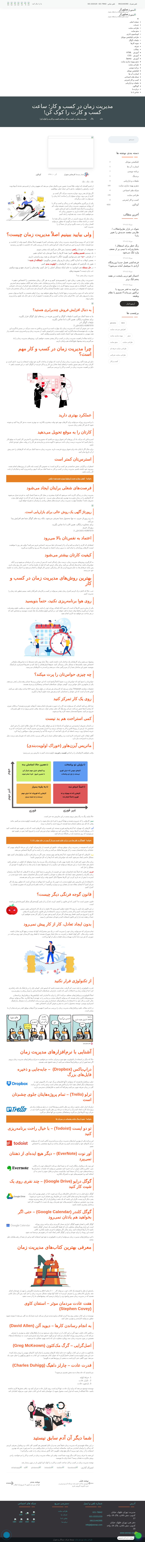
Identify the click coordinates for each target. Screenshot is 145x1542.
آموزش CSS (133, 55)
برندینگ (135, 176)
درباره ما (135, 89)
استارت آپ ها (134, 74)
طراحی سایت (133, 28)
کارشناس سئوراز (69, 174)
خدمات (136, 25)
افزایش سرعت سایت (118, 329)
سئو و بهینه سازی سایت (130, 62)
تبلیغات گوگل (134, 40)
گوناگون (136, 86)
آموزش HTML (132, 52)
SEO (123, 323)
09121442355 (96, 1520)
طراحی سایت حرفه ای (118, 348)
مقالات (136, 49)
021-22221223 (95, 1516)
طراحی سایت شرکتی (118, 355)
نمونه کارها (135, 43)
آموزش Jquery (132, 59)
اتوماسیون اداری (133, 34)
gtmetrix (113, 323)
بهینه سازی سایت (116, 336)
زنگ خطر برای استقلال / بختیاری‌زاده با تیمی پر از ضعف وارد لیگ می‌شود (124, 249)
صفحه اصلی (134, 22)
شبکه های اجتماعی (131, 77)
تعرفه (136, 46)
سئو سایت (135, 31)
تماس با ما (135, 92)
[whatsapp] (138, 1536)
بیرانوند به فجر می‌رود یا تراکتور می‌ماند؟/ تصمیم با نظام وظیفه (123, 292)
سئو (129, 336)
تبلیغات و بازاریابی (132, 83)
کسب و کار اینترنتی (131, 80)
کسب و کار (114, 361)
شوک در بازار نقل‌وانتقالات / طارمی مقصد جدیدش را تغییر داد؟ (124, 232)
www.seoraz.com (127, 1533)
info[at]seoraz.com (94, 1525)
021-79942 (97, 1512)
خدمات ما (64, 1515)
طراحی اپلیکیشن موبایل (130, 37)
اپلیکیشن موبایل (133, 71)
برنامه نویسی (134, 68)
